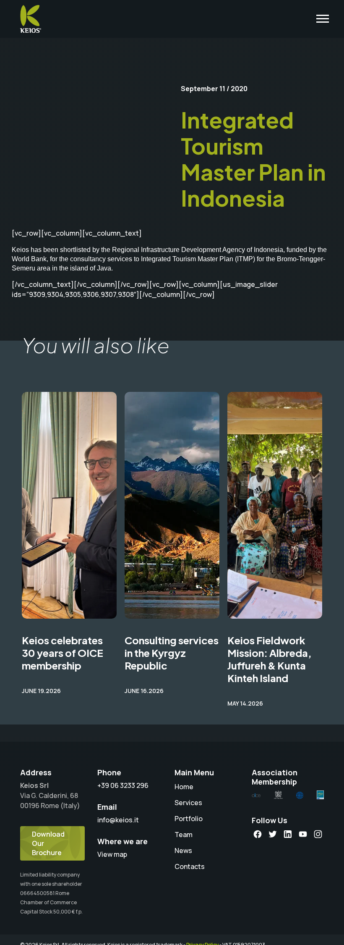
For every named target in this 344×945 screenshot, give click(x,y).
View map (112, 854)
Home (184, 786)
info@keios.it (118, 819)
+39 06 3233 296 (123, 785)
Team (184, 834)
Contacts (190, 866)
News (183, 850)
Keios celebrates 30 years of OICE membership (62, 653)
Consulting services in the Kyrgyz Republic (172, 653)
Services (188, 802)
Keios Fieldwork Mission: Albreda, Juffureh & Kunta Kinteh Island (269, 659)
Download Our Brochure (48, 843)
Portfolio (189, 818)
